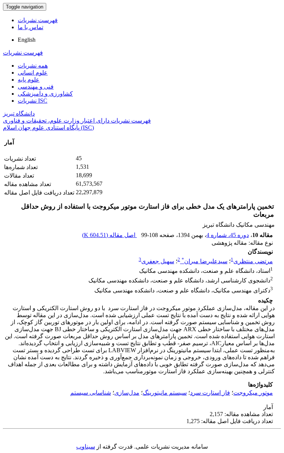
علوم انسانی (33, 72)
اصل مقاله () (109, 235)
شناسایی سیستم (90, 392)
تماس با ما (30, 27)
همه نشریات (33, 65)
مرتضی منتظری (253, 261)
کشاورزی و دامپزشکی (45, 93)
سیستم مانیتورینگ (165, 392)
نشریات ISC (32, 100)
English (27, 40)
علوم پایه (29, 79)
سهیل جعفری (157, 261)
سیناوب (85, 446)
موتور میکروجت (253, 392)
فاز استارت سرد (210, 392)
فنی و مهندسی (36, 86)
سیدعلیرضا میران (204, 261)
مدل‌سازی (126, 392)
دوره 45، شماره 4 (227, 235)
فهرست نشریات (38, 20)
